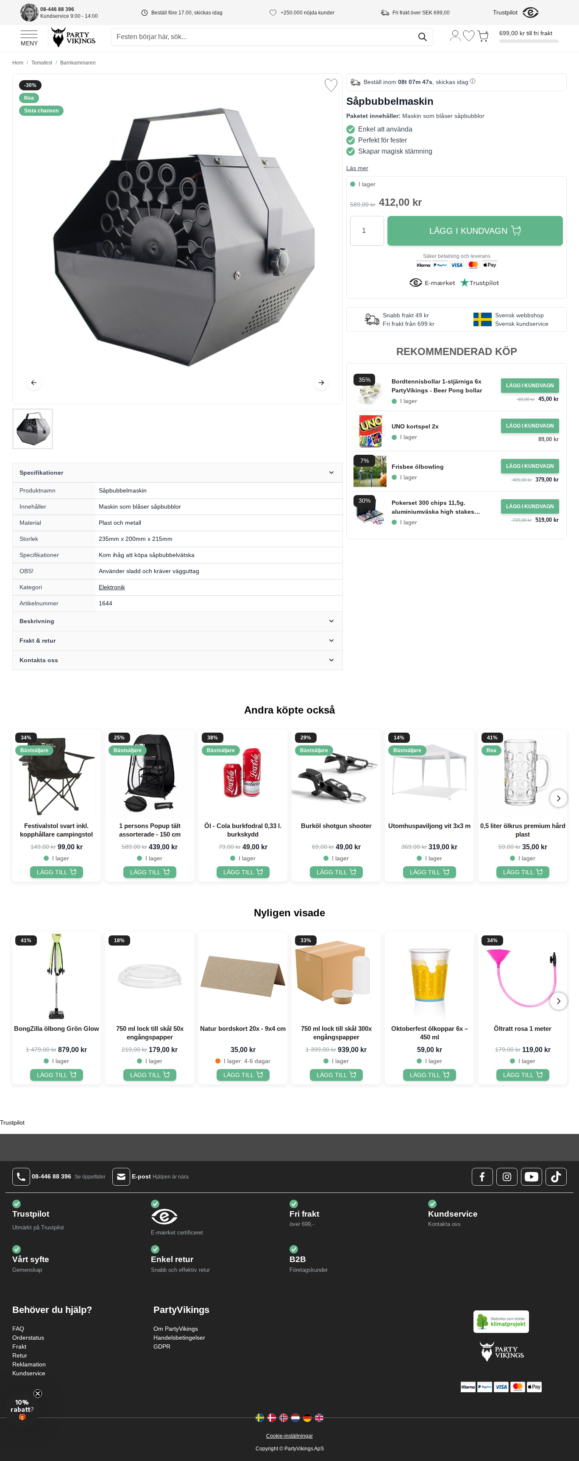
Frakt (19, 1346)
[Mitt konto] (455, 35)
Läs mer (357, 168)
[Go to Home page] (72, 36)
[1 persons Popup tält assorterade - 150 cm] (149, 773)
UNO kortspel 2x (415, 426)
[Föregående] (34, 382)
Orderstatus (28, 1337)
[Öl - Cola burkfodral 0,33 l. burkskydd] (242, 773)
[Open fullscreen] (177, 239)
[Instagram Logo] (507, 1177)
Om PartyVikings (175, 1328)
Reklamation (29, 1364)
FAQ (18, 1328)
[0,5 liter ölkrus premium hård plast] (522, 773)
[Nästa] (321, 382)
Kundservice (28, 1373)
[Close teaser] (37, 1393)
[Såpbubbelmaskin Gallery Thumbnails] (32, 429)
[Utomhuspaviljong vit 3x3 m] (429, 773)
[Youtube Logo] (531, 1177)
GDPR (161, 1346)
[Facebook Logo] (482, 1177)
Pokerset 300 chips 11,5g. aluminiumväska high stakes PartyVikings (433, 507)
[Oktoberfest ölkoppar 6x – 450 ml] (429, 976)
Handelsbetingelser (179, 1337)
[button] (22, 1409)
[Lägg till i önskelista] (331, 85)
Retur (19, 1355)
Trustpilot (505, 12)
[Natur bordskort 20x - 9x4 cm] (242, 976)
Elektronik (112, 587)
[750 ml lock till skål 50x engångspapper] (149, 976)
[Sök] (422, 36)
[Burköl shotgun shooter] (336, 773)
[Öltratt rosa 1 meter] (522, 976)
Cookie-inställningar (289, 1436)
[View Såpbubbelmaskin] (32, 429)
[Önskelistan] (469, 36)
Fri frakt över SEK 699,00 (421, 13)
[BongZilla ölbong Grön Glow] (56, 976)
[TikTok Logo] (556, 1177)
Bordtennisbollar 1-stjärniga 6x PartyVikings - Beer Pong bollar (437, 386)
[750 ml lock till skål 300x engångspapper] (336, 976)
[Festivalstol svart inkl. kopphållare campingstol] (56, 773)
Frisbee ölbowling (418, 466)
